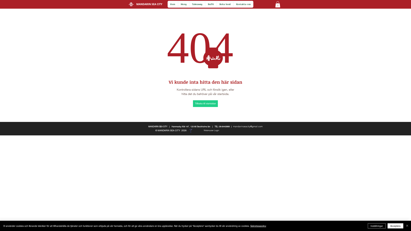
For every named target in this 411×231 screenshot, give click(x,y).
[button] (211, 4)
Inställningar (377, 225)
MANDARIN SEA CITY (149, 4)
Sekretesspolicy (258, 225)
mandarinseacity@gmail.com (248, 126)
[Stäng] (407, 225)
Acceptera (395, 225)
